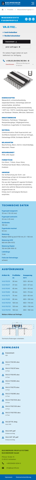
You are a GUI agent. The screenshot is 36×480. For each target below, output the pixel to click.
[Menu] (32, 3)
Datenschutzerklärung (23, 477)
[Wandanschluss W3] (33, 19)
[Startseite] (2, 9)
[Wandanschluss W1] (26, 19)
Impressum (8, 477)
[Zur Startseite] (16, 3)
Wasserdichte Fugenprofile (25, 9)
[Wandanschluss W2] (30, 19)
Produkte (10, 9)
